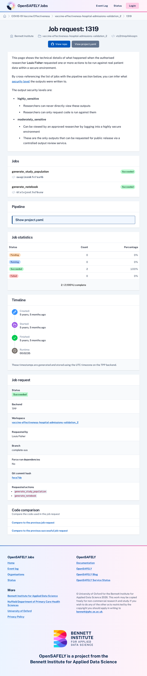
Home (11, 562)
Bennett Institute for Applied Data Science (33, 595)
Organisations (16, 574)
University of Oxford (20, 611)
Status (118, 5)
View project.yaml (85, 44)
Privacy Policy (16, 616)
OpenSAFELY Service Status (93, 580)
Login (132, 5)
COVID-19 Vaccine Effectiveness (30, 16)
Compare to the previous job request (33, 522)
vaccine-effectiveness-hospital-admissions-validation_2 (88, 16)
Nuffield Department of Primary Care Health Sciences (34, 603)
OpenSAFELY (84, 568)
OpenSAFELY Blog (87, 574)
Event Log (102, 5)
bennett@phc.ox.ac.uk (89, 611)
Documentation (85, 562)
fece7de (17, 477)
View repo (61, 44)
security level (21, 81)
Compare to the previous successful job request (40, 530)
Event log (13, 568)
